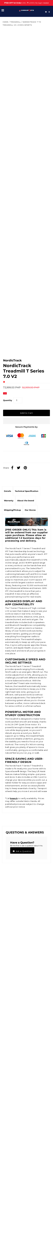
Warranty (8, 500)
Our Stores (30, 510)
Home (5, 22)
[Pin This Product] (26, 468)
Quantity (7, 400)
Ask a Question (23, 851)
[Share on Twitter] (19, 468)
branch (14, 798)
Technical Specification (26, 491)
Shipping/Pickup (12, 510)
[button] (4, 382)
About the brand (25, 500)
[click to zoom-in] (45, 34)
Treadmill (15, 22)
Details (7, 491)
